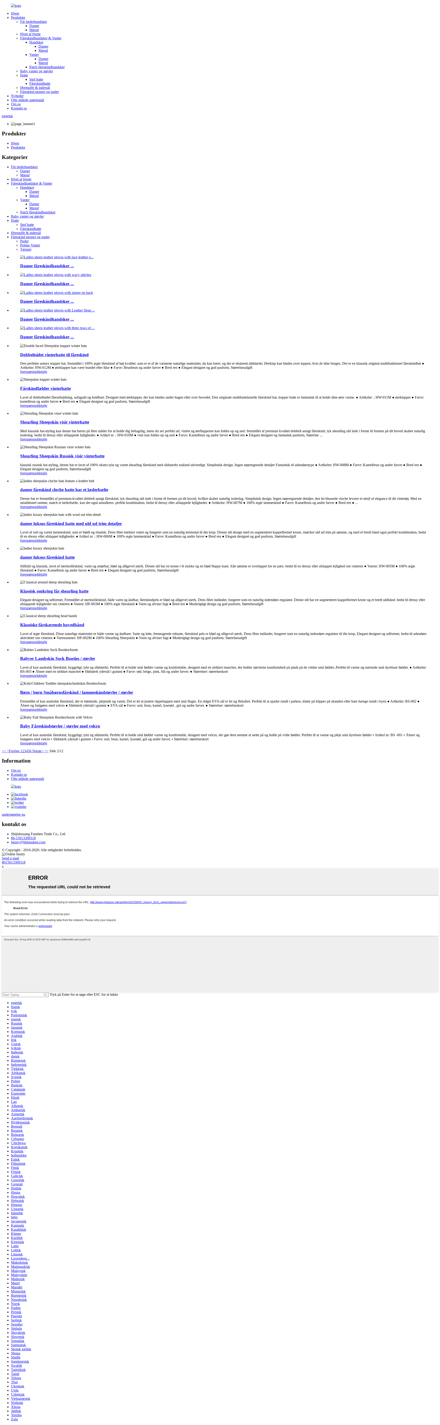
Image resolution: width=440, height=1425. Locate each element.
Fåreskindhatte (39, 83)
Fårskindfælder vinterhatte (45, 388)
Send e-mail (10, 858)
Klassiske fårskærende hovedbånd (52, 624)
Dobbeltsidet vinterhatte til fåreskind (54, 354)
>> (46, 751)
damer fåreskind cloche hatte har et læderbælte (64, 489)
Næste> (37, 751)
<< (4, 751)
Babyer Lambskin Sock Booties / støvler (57, 658)
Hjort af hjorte (30, 34)
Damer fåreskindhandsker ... (47, 265)
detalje (42, 372)
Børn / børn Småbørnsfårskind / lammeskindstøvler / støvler (76, 692)
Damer (34, 26)
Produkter (18, 17)
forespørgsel (29, 372)
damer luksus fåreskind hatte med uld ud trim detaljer (71, 523)
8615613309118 (13, 862)
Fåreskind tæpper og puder (39, 92)
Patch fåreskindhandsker (47, 67)
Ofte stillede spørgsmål (27, 100)
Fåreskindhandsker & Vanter (40, 38)
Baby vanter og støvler (36, 71)
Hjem (15, 13)
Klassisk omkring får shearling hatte (54, 591)
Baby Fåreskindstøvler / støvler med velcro (60, 726)
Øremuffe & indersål (35, 88)
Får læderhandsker (33, 22)
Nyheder (17, 96)
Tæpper (25, 249)
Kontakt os (19, 108)
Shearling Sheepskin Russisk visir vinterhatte (62, 456)
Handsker (36, 42)
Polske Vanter (30, 245)
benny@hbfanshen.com (28, 842)
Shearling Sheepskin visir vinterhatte (54, 422)
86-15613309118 (23, 838)
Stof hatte (36, 79)
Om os (16, 104)
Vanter (34, 55)
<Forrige (13, 751)
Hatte (24, 75)
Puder (24, 241)
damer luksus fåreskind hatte (47, 557)
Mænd (34, 30)
